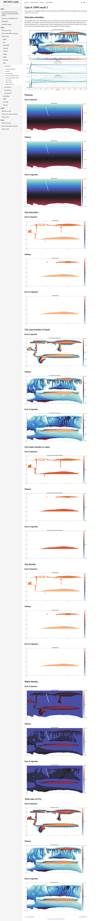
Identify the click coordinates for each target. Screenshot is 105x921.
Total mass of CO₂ (33, 799)
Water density (31, 682)
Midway (28, 137)
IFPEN (4, 99)
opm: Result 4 (7, 93)
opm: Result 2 (7, 87)
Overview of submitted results (9, 18)
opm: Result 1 (7, 66)
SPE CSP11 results (11, 2)
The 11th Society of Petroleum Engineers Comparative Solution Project (10, 13)
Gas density (30, 564)
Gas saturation (31, 212)
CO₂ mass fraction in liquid (37, 330)
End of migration (31, 175)
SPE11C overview (6, 123)
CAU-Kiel (5, 51)
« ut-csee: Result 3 (29, 916)
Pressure (29, 95)
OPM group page (33, 12)
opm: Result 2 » (83, 916)
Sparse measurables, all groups (10, 33)
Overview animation (34, 17)
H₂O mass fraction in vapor (37, 447)
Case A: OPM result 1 (36, 7)
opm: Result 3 (7, 90)
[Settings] (84, 2)
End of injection (31, 100)
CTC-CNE (5, 102)
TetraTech (5, 48)
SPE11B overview (6, 111)
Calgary (5, 54)
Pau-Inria (5, 105)
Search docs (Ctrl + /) (7, 5)
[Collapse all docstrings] (86, 2)
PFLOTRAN (6, 45)
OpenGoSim (6, 96)
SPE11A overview (6, 30)
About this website (6, 24)
